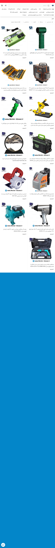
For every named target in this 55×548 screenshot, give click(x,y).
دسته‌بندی (26, 22)
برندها (41, 22)
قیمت (34, 22)
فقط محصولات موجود (15, 22)
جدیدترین (49, 22)
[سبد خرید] (2, 5)
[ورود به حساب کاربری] (6, 5)
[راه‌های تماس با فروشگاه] (3, 545)
